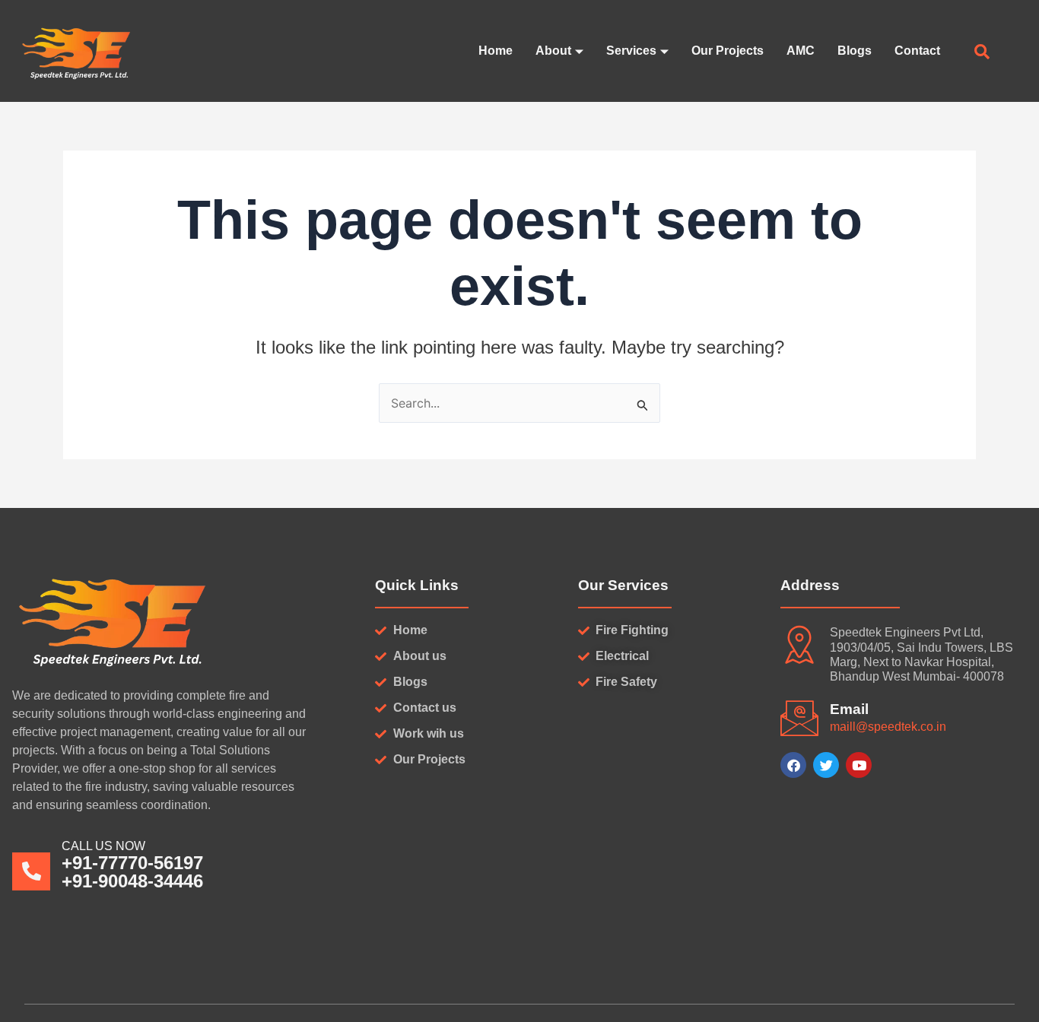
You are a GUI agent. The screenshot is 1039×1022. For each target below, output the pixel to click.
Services (631, 50)
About (553, 50)
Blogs (854, 50)
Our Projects (727, 50)
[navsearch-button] (982, 53)
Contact (917, 50)
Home (495, 50)
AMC (800, 50)
